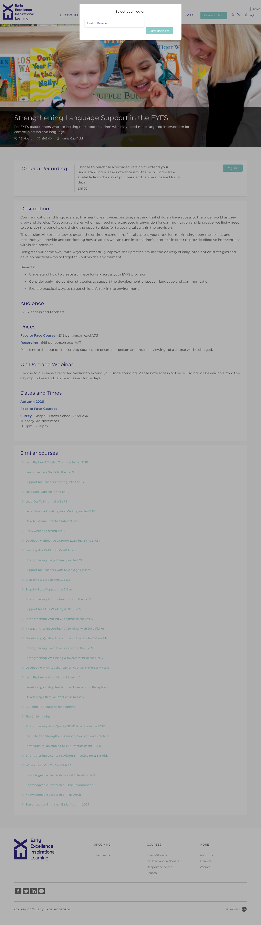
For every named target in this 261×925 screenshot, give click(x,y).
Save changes (159, 31)
